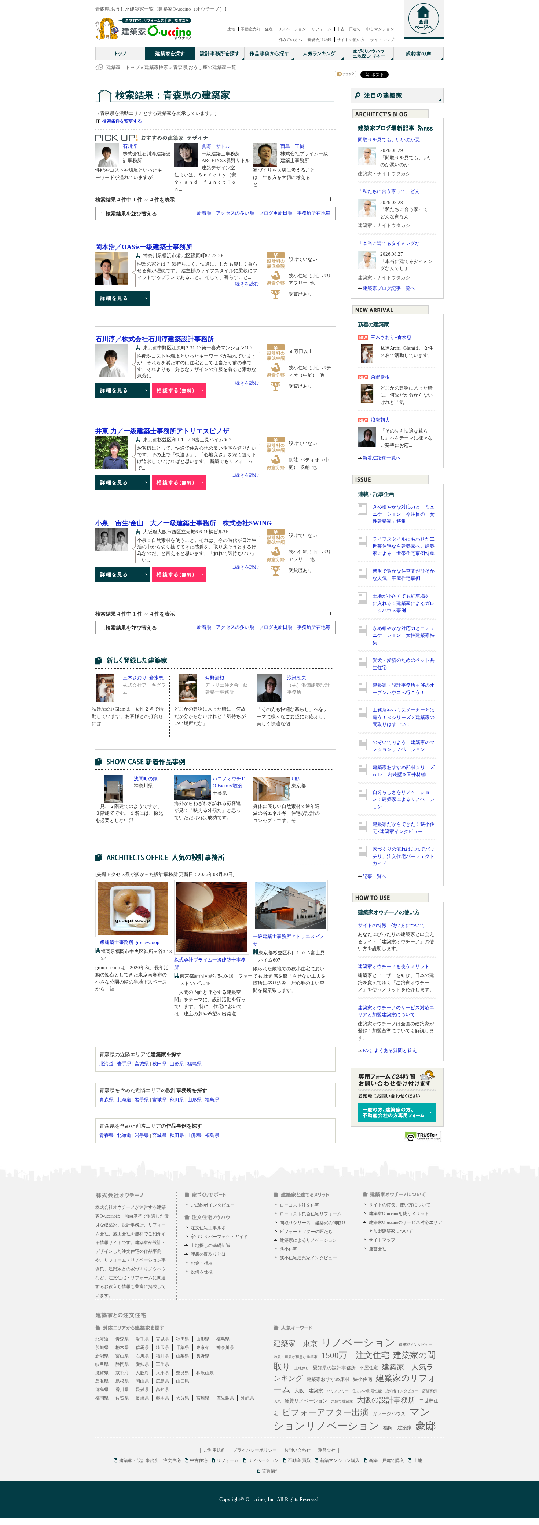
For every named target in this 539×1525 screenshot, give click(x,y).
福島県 (194, 1063)
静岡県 (122, 1364)
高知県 (162, 1389)
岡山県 (142, 1381)
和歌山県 (205, 1372)
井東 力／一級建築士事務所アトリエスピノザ (162, 431)
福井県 (162, 1355)
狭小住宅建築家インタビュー (308, 1258)
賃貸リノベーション (306, 1401)
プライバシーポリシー (255, 1450)
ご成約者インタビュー (213, 1205)
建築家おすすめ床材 (328, 1379)
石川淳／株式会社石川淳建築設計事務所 (154, 339)
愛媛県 (142, 1389)
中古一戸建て (349, 29)
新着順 (204, 213)
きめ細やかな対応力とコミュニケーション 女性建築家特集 (403, 635)
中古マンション (380, 29)
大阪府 (142, 1372)
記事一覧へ (374, 876)
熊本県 (162, 1398)
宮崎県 (202, 1398)
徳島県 (102, 1389)
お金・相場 (202, 1263)
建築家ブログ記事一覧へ (389, 288)
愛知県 (142, 1364)
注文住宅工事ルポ (208, 1227)
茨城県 (102, 1347)
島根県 (122, 1381)
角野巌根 (214, 678)
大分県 (182, 1398)
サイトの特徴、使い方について (391, 925)
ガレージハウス (389, 1413)
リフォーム (321, 29)
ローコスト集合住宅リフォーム (310, 1213)
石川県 (142, 1355)
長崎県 (142, 1398)
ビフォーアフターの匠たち (306, 1231)
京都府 (122, 1372)
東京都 (202, 1347)
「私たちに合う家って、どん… (391, 191)
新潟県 (102, 1355)
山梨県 (182, 1355)
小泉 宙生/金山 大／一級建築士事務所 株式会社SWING (183, 523)
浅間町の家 (146, 778)
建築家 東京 (296, 1343)
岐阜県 (102, 1364)
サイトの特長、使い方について (399, 1204)
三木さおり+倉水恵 (143, 678)
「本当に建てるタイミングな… (391, 243)
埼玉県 (162, 1347)
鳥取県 (102, 1381)
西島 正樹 (292, 146)
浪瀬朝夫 (296, 678)
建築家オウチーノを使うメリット (393, 966)
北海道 (106, 1063)
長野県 (202, 1355)
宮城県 (142, 1063)
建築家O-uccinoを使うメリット (399, 1213)
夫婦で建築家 (342, 1401)
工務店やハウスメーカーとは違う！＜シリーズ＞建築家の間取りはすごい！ (403, 717)
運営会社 (377, 1248)
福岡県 (102, 1398)
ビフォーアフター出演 (325, 1412)
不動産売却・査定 (257, 29)
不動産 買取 (299, 1460)
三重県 (162, 1364)
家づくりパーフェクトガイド (219, 1236)
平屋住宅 (368, 1368)
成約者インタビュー (401, 1391)
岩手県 (124, 1063)
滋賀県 (102, 1372)
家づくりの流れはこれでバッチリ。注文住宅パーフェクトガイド (403, 856)
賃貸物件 (270, 1470)
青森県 (106, 1099)
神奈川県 (225, 1347)
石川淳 (130, 146)
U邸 (296, 778)
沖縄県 (247, 1398)
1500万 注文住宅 (355, 1355)
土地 (231, 29)
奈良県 (182, 1372)
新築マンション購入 (340, 1460)
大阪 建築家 (308, 1390)
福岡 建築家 (397, 1427)
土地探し (301, 1368)
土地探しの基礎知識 (210, 1245)
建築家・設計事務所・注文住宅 (150, 1460)
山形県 (177, 1063)
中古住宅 (199, 1460)
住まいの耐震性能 (367, 1391)
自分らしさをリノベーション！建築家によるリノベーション (403, 799)
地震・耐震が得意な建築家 (296, 1357)
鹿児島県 (225, 1398)
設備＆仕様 (202, 1271)
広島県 (162, 1381)
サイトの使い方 (351, 39)
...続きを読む (245, 284)
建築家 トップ (123, 67)
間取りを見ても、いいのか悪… (391, 139)
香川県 (122, 1389)
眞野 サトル (216, 146)
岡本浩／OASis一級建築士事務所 (143, 247)
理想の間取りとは (208, 1254)
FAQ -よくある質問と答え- (390, 1050)
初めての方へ (290, 39)
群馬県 (142, 1347)
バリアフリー (338, 1391)
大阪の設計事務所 (386, 1400)
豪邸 (425, 1425)
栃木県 (122, 1347)
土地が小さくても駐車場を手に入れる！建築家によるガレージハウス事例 (403, 603)
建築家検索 (156, 67)
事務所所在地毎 (313, 213)
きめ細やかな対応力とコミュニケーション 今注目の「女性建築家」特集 (403, 514)
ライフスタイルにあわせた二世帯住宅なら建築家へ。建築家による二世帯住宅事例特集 (403, 546)
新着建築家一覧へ (382, 457)
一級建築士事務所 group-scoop (127, 942)
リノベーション (292, 29)
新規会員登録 (319, 39)
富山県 (122, 1355)
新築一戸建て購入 (386, 1460)
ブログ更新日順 (275, 213)
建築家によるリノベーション (308, 1240)
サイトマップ (382, 39)
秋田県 (159, 1063)
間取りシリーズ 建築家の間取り (313, 1222)
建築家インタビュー (415, 1345)
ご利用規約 (214, 1450)
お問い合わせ (297, 1450)
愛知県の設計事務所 (334, 1368)
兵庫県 (162, 1372)
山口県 (182, 1381)
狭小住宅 (288, 1249)
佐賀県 (122, 1398)
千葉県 (182, 1347)
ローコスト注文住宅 (299, 1205)
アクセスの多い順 (235, 213)
